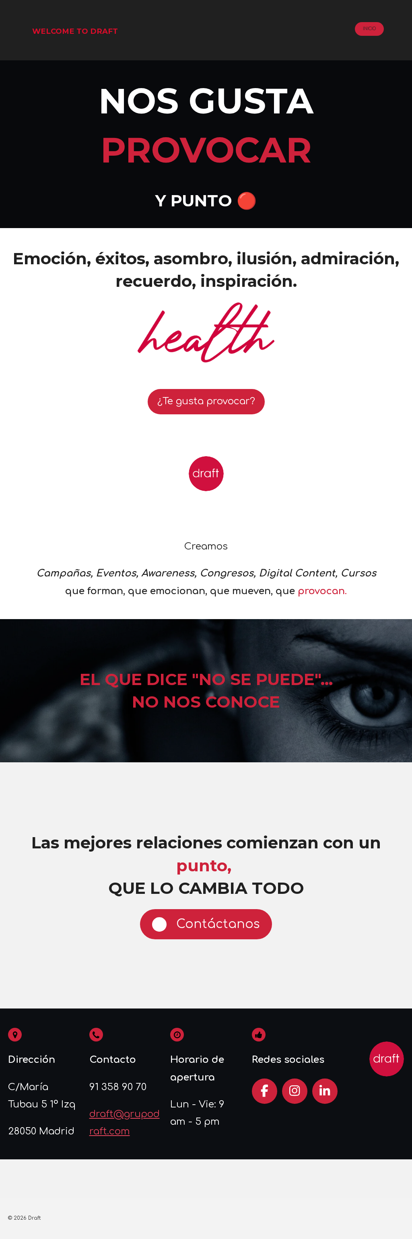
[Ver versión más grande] (206, 333)
